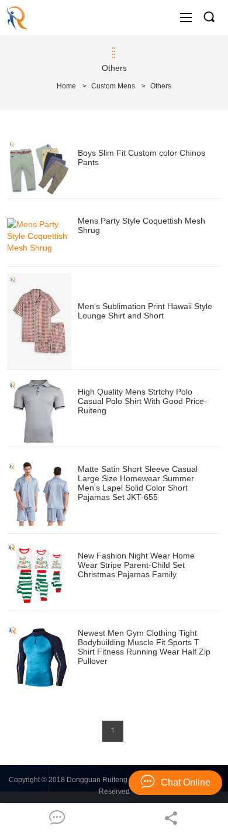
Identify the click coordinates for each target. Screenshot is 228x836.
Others (160, 86)
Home (66, 86)
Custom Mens (113, 86)
